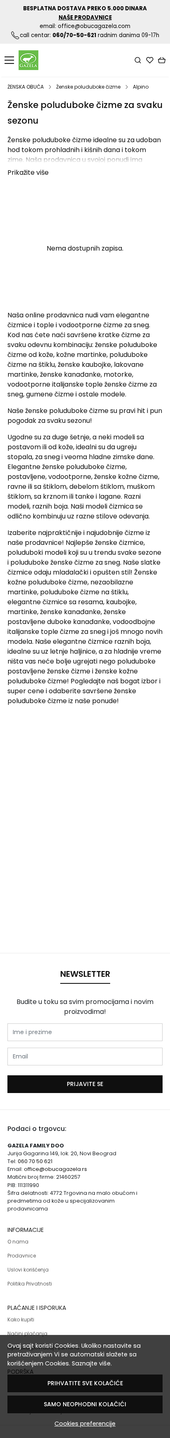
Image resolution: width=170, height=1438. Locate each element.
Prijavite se (85, 1084)
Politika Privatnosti (29, 1283)
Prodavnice (21, 1255)
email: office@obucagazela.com (85, 26)
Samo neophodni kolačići (85, 1404)
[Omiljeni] (149, 60)
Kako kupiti (20, 1319)
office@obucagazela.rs (55, 1169)
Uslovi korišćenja (28, 1269)
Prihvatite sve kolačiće (85, 1383)
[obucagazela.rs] (31, 60)
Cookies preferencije (85, 1423)
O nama (17, 1241)
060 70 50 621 (35, 1161)
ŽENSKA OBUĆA (25, 86)
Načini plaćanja (27, 1333)
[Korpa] (161, 60)
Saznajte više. (92, 1363)
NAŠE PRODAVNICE (85, 17)
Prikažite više (28, 172)
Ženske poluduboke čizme (88, 86)
